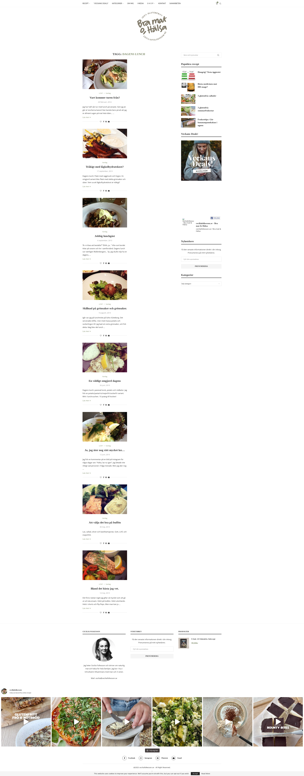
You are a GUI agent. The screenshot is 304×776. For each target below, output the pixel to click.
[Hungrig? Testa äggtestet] (188, 75)
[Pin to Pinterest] (106, 121)
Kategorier (117, 3)
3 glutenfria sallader (207, 96)
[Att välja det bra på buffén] (105, 499)
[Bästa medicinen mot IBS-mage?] (188, 87)
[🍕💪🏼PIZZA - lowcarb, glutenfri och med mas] (76, 722)
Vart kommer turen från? (105, 97)
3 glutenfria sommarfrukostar (206, 109)
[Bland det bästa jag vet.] (105, 565)
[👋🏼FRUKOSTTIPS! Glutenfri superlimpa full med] (127, 722)
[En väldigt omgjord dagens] (105, 357)
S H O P (150, 3)
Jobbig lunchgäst (105, 236)
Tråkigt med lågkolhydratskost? (105, 166)
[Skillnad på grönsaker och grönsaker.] (105, 285)
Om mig (130, 3)
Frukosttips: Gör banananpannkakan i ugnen (207, 122)
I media (140, 3)
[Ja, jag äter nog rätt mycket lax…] (105, 427)
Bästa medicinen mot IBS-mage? (207, 85)
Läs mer (86, 117)
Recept (85, 3)
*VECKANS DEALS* (101, 3)
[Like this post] (101, 121)
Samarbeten (175, 3)
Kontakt (162, 3)
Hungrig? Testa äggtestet (209, 72)
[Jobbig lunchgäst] (105, 212)
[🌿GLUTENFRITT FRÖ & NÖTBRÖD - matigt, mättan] (26, 722)
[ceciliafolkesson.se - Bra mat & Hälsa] (188, 222)
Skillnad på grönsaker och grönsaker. (105, 308)
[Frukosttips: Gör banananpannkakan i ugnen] (188, 123)
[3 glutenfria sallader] (188, 99)
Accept (195, 773)
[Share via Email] (109, 121)
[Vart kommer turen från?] (105, 74)
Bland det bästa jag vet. (105, 588)
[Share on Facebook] (103, 121)
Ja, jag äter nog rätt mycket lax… (105, 450)
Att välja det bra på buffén (105, 522)
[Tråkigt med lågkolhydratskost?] (105, 143)
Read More (205, 773)
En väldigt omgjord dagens (105, 380)
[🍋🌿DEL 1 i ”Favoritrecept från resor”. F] (177, 722)
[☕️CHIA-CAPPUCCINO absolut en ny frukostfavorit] (227, 722)
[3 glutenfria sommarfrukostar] (188, 111)
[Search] (220, 3)
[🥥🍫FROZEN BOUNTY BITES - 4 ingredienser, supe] (278, 722)
